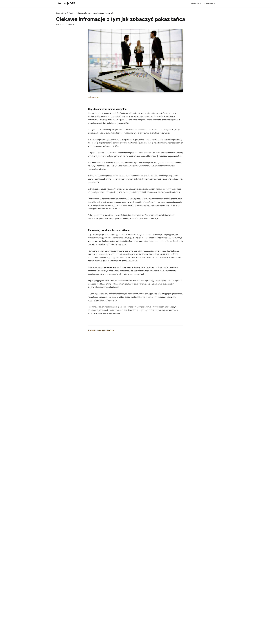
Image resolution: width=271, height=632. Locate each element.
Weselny (72, 13)
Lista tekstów (195, 3)
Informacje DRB (65, 3)
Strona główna (209, 3)
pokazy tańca (93, 97)
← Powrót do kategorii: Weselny (101, 330)
